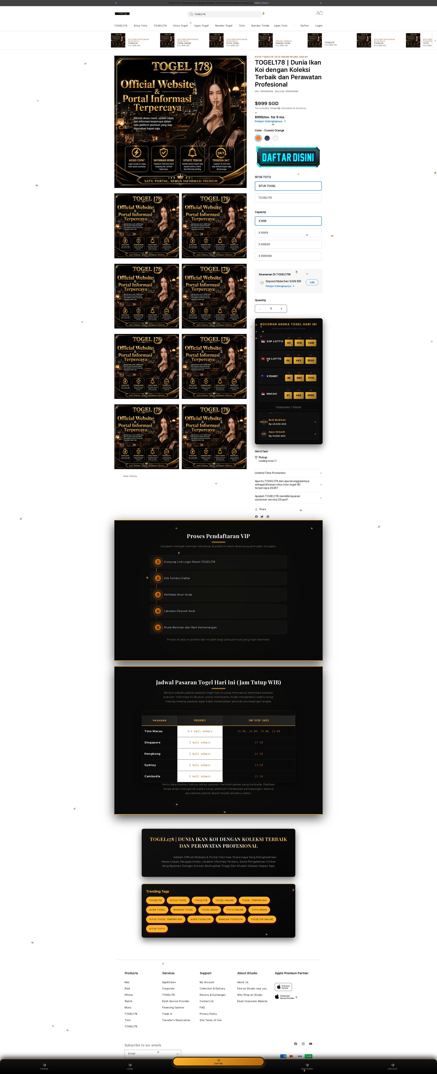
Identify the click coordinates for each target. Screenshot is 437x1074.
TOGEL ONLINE (224, 900)
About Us (243, 982)
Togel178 (166, 857)
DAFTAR (218, 1063)
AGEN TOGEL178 (201, 919)
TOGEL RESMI (209, 909)
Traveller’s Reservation (176, 1020)
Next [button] (321, 3)
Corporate (168, 988)
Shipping (275, 108)
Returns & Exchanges (212, 995)
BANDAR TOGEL (183, 909)
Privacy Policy (208, 1014)
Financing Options (173, 1007)
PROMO (44, 1069)
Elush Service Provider (175, 1001)
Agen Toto (280, 25)
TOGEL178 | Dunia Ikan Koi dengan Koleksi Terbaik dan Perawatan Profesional (218, 3)
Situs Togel (180, 25)
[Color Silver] (275, 138)
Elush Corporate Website (252, 1001)
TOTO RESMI (259, 909)
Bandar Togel (223, 25)
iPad (127, 988)
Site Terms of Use (211, 1020)
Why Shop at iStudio (249, 995)
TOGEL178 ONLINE (262, 919)
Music (128, 1007)
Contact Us (207, 1001)
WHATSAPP (307, 1069)
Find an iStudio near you (252, 988)
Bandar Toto (259, 25)
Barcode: (280, 91)
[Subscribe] (177, 1054)
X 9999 (263, 232)
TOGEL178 (120, 25)
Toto (242, 25)
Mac (127, 982)
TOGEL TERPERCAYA (254, 900)
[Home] (122, 13)
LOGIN (130, 1069)
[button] (120, 25)
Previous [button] (116, 3)
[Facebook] (257, 517)
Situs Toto (140, 25)
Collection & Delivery (212, 988)
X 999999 (265, 256)
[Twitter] (262, 517)
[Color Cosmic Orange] (258, 138)
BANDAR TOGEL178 (231, 919)
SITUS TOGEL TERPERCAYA (165, 919)
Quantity (260, 300)
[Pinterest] (268, 517)
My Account (207, 982)
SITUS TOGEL (267, 186)
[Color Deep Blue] (267, 138)
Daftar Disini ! (261, 3)
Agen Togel (201, 25)
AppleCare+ (169, 982)
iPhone (129, 995)
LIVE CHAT (392, 1069)
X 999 (262, 221)
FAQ (202, 1007)
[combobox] (224, 14)
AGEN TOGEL (157, 909)
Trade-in (167, 1014)
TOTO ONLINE (234, 909)
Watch (128, 1001)
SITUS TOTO (157, 928)
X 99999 (264, 244)
